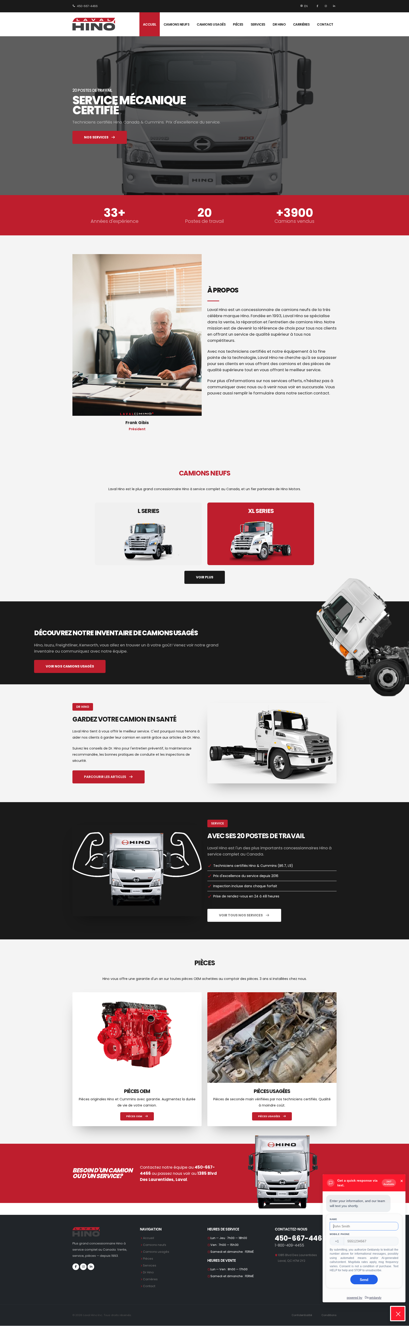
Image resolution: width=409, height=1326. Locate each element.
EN (305, 6)
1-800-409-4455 (289, 1245)
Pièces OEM (134, 1116)
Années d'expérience (114, 221)
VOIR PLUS (204, 577)
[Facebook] (318, 6)
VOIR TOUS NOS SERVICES (241, 915)
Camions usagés (211, 24)
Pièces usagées (269, 1116)
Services (258, 24)
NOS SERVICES (96, 137)
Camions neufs (177, 24)
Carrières (301, 24)
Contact (325, 24)
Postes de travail (204, 221)
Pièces (238, 24)
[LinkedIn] (333, 6)
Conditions (329, 1315)
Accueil (149, 24)
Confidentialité (302, 1315)
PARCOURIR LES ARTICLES (105, 776)
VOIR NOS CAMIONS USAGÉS (70, 666)
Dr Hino (279, 24)
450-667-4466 (87, 6)
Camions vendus (294, 221)
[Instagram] (326, 6)
